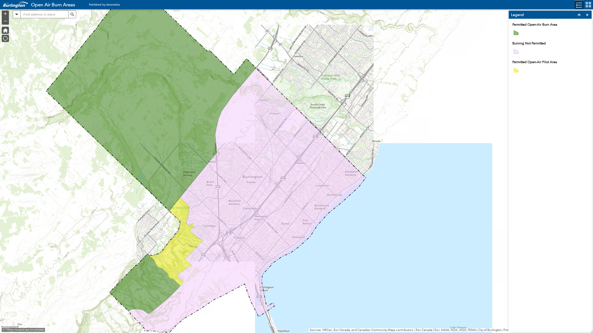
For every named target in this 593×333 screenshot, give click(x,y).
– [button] (5, 21)
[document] (550, 50)
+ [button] (5, 14)
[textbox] (44, 14)
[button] (17, 14)
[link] (14, 4)
